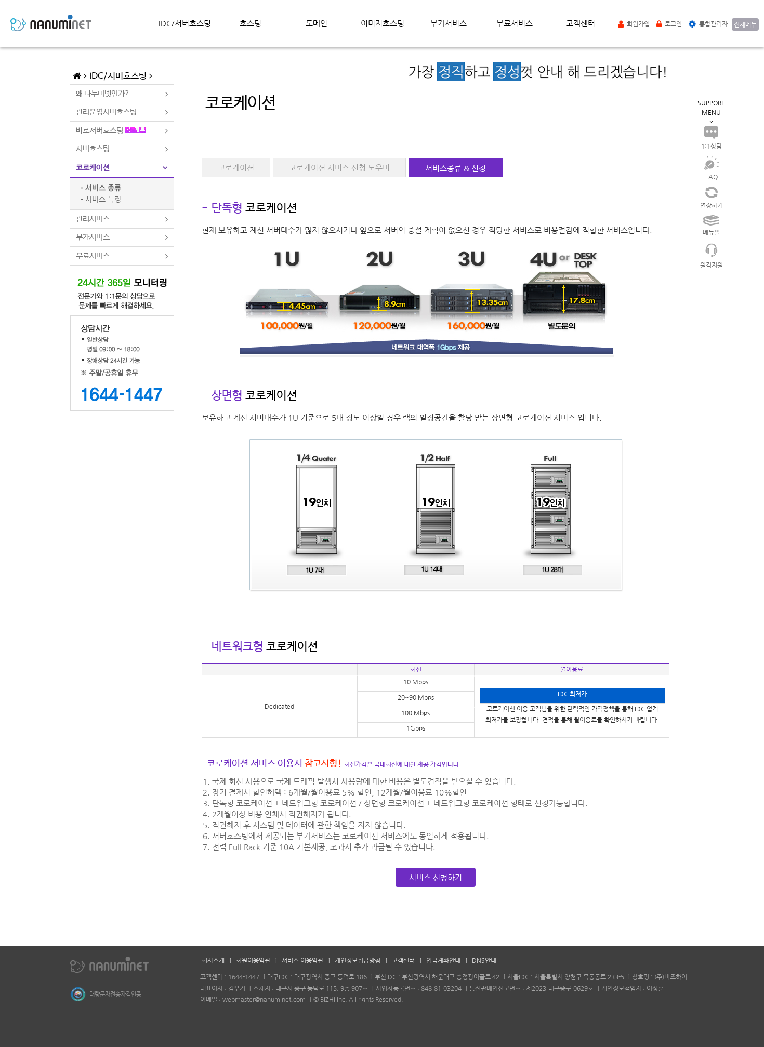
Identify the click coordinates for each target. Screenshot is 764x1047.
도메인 (316, 23)
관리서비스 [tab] (93, 219)
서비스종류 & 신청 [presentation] (455, 168)
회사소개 (213, 960)
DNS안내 (484, 960)
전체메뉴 (745, 24)
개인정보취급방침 (357, 960)
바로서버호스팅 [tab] (100, 130)
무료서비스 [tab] (93, 255)
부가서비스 (448, 23)
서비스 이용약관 (302, 960)
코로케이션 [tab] (93, 167)
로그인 (672, 24)
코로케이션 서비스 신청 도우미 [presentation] (339, 167)
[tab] (236, 167)
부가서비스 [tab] (93, 237)
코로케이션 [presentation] (236, 167)
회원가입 (637, 24)
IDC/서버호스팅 (185, 23)
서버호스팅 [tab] (93, 148)
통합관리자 (712, 24)
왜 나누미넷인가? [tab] (103, 93)
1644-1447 (243, 976)
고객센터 (580, 23)
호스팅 (250, 23)
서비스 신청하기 (435, 877)
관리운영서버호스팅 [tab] (106, 112)
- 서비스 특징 (101, 199)
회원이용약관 (253, 960)
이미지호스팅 (382, 23)
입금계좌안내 (443, 960)
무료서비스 (514, 23)
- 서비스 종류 (101, 187)
